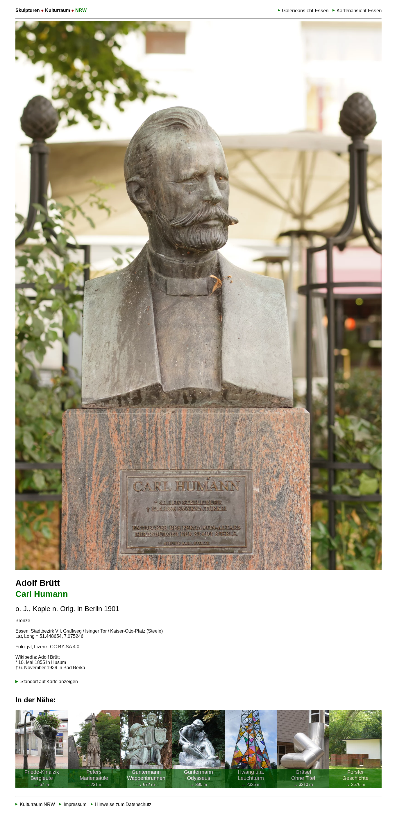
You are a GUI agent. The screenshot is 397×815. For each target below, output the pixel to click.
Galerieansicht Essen (305, 10)
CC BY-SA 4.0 (64, 646)
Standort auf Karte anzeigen (49, 681)
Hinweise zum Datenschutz (123, 804)
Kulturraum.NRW (37, 804)
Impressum (75, 804)
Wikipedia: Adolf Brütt (37, 657)
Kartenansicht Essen (359, 10)
